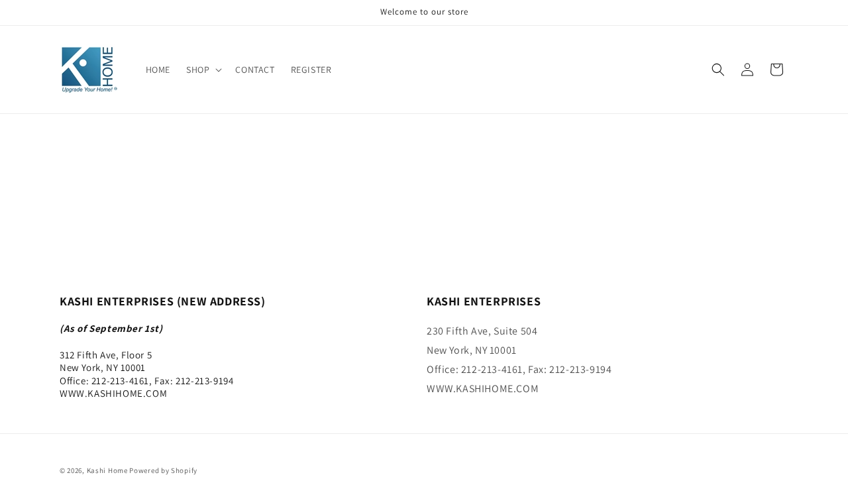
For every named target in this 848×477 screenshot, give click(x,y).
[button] (202, 69)
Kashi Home (107, 470)
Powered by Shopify (163, 470)
